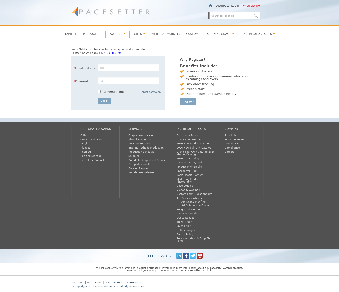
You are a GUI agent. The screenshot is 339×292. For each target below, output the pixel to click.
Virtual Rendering (139, 139)
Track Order (184, 221)
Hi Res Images (186, 230)
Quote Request (186, 217)
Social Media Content (190, 174)
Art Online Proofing (193, 201)
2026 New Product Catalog (193, 143)
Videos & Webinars (189, 189)
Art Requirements (139, 143)
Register (188, 101)
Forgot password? (150, 91)
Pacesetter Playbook (190, 162)
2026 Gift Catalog (188, 158)
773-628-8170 (112, 52)
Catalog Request (138, 168)
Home (210, 5)
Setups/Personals (139, 164)
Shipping (133, 155)
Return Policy (185, 234)
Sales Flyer (183, 225)
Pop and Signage (91, 155)
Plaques (85, 147)
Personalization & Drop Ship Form (194, 239)
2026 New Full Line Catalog (194, 147)
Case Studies (185, 185)
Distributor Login (227, 5)
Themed (85, 151)
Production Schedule (141, 151)
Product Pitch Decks (189, 166)
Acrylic (84, 143)
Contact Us (232, 143)
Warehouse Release (141, 172)
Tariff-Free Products (81, 33)
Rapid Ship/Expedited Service (147, 160)
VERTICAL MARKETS (166, 33)
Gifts (138, 33)
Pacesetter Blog (187, 170)
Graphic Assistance (140, 135)
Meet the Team (234, 139)
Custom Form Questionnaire (194, 194)
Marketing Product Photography (188, 180)
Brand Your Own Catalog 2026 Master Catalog (196, 152)
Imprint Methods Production (146, 147)
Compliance (232, 147)
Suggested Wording (189, 209)
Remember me (113, 91)
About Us (230, 135)
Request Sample (187, 213)
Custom (192, 33)
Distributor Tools (187, 135)
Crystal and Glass (91, 139)
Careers (229, 151)
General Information (189, 139)
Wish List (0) (251, 5)
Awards (116, 33)
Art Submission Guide (195, 205)
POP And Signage (218, 33)
